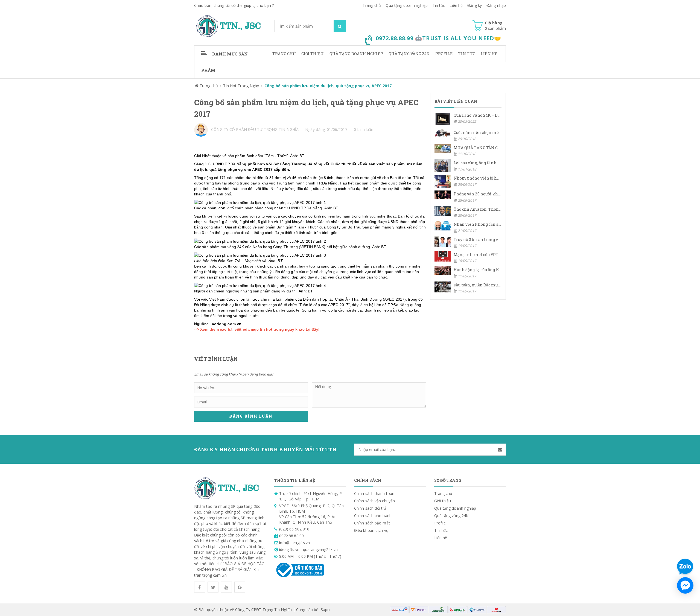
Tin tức (439, 5)
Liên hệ (489, 53)
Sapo (325, 609)
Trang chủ (284, 53)
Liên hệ (456, 5)
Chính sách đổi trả (370, 508)
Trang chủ (372, 5)
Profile (444, 53)
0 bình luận (363, 129)
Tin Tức (466, 53)
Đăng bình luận (251, 416)
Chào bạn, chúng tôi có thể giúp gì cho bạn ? (234, 5)
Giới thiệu (312, 53)
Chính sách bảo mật (372, 523)
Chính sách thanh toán (374, 493)
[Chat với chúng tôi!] (685, 585)
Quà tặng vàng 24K (409, 53)
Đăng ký (474, 5)
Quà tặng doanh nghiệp (407, 5)
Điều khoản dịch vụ (371, 530)
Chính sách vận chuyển (374, 500)
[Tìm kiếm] (340, 26)
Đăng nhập (496, 5)
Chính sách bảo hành (373, 515)
